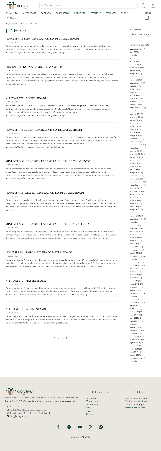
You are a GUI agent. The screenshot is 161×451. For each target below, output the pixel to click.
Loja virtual (91, 398)
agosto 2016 (135, 120)
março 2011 (134, 321)
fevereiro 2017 (135, 102)
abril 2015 (134, 170)
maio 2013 (134, 241)
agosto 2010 (135, 343)
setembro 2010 (136, 340)
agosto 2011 (135, 306)
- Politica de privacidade (136, 401)
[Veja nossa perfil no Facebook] (58, 428)
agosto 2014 (135, 194)
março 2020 (134, 74)
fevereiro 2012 (135, 287)
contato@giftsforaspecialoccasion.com (28, 410)
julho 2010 (134, 346)
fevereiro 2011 (135, 324)
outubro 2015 (135, 151)
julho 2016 (134, 123)
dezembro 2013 (136, 219)
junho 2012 (134, 275)
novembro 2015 (136, 148)
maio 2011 (134, 315)
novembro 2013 (136, 222)
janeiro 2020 (135, 80)
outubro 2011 (135, 299)
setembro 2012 (136, 265)
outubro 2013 (135, 225)
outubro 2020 (135, 65)
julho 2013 (134, 235)
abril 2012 (134, 281)
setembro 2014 (136, 191)
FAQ (144, 7)
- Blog (88, 407)
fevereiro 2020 (135, 77)
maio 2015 (134, 166)
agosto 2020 (135, 71)
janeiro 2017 (135, 105)
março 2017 (134, 98)
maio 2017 (134, 92)
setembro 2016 (136, 117)
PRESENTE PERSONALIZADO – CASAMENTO (34, 67)
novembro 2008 (136, 361)
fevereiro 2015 (135, 176)
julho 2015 (134, 160)
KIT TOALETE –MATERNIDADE (26, 280)
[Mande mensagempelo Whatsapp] (101, 428)
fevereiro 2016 (135, 139)
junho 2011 (134, 312)
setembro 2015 (136, 154)
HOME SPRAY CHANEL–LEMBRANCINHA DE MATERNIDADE (45, 192)
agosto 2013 (135, 231)
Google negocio (17, 416)
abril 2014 (134, 207)
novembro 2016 (136, 111)
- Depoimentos (92, 404)
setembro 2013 (136, 228)
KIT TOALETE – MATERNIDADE (26, 98)
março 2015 (134, 173)
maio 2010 (134, 352)
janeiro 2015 (135, 179)
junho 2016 (134, 126)
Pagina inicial (11, 24)
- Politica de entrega (134, 404)
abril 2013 (134, 244)
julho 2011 (134, 309)
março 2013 (134, 247)
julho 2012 (134, 272)
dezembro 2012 (136, 256)
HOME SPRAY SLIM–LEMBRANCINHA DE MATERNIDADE (42, 38)
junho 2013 (134, 238)
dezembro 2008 (136, 358)
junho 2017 (134, 89)
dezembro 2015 (136, 145)
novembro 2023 (136, 55)
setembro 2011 (136, 303)
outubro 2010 (135, 337)
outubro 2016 (135, 114)
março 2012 (134, 284)
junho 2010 (134, 349)
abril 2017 (134, 95)
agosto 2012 (135, 268)
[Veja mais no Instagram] (69, 428)
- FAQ (88, 411)
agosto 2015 (135, 157)
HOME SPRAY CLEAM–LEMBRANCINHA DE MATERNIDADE (44, 129)
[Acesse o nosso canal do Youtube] (79, 428)
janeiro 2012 (135, 290)
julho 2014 (134, 197)
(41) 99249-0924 (17, 406)
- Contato (89, 414)
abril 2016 (134, 132)
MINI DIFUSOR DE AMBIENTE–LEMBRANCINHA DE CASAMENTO (48, 161)
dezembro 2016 (136, 108)
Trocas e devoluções (135, 407)
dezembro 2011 (136, 293)
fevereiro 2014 (135, 213)
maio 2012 (134, 278)
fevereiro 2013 (135, 250)
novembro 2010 (136, 333)
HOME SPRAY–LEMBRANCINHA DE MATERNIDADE (39, 252)
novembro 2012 (136, 259)
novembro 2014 (136, 185)
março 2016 (134, 136)
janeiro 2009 (135, 355)
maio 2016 (134, 129)
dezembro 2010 (136, 330)
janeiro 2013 (135, 253)
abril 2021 (134, 61)
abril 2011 (134, 318)
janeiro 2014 (135, 216)
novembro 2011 (136, 296)
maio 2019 (134, 86)
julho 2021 (134, 58)
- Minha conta (92, 401)
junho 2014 (134, 201)
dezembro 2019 (136, 83)
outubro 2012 (135, 262)
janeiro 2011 (135, 327)
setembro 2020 (136, 68)
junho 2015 (134, 163)
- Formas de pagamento (136, 398)
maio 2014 (134, 204)
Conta (153, 7)
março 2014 (134, 210)
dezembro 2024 (136, 49)
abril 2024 (134, 52)
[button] (150, 15)
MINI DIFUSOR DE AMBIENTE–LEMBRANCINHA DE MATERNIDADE (49, 224)
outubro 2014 (135, 188)
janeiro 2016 (135, 142)
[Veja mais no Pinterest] (90, 428)
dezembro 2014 (136, 182)
